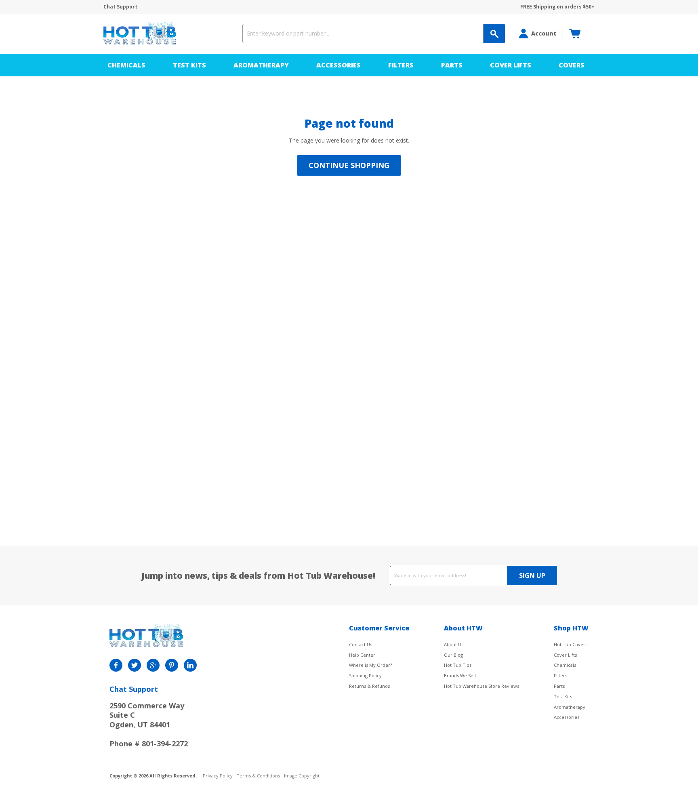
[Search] (494, 33)
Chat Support (120, 7)
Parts (452, 65)
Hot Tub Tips (457, 665)
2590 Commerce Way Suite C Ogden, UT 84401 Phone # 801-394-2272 (148, 724)
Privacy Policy (218, 776)
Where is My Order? (370, 665)
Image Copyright (302, 776)
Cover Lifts (510, 65)
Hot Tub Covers (570, 644)
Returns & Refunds (369, 686)
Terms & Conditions (258, 776)
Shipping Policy (365, 675)
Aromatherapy (261, 65)
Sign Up (532, 575)
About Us (453, 644)
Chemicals (126, 65)
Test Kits (189, 65)
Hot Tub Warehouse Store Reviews (481, 686)
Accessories (338, 65)
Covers (571, 65)
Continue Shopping (349, 165)
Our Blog (453, 655)
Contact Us (360, 644)
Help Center (362, 655)
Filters (401, 65)
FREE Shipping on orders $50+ (557, 7)
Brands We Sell (460, 675)
